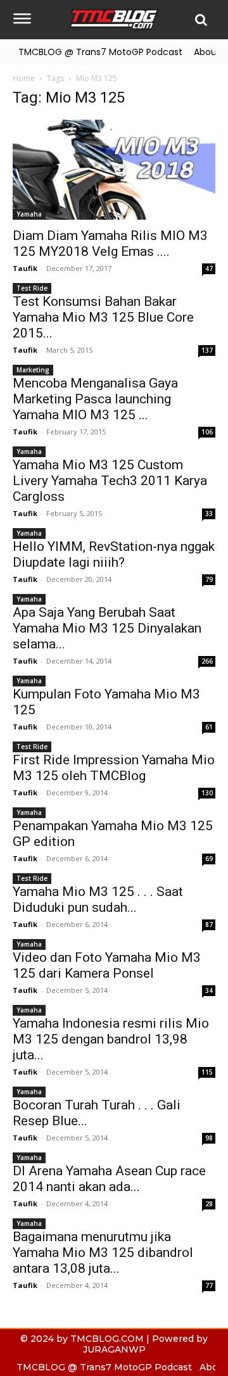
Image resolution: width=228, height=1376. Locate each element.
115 (207, 1072)
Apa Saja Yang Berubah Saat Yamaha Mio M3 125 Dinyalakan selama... (107, 628)
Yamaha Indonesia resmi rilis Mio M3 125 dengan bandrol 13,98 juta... (111, 1039)
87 (209, 924)
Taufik (25, 268)
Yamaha (29, 214)
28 (209, 1203)
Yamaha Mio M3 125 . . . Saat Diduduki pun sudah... (98, 899)
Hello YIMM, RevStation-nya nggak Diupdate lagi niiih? (114, 554)
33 (209, 513)
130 (207, 792)
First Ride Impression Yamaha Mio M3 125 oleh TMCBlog (114, 767)
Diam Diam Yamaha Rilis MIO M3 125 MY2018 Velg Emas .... (110, 243)
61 (209, 727)
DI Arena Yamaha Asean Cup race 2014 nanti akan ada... (109, 1178)
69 (209, 858)
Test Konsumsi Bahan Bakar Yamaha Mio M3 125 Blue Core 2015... (103, 317)
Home (24, 78)
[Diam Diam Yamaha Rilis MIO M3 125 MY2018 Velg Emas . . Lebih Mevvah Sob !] (114, 170)
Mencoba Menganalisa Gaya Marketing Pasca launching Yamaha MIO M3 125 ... (95, 399)
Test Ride (32, 288)
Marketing (32, 369)
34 (209, 990)
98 (209, 1137)
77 (209, 1285)
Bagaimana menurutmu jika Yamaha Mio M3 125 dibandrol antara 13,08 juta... (103, 1252)
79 (209, 579)
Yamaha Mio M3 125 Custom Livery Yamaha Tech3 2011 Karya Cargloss (110, 480)
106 (207, 431)
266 (207, 661)
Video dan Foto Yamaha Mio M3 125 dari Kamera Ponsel (107, 965)
